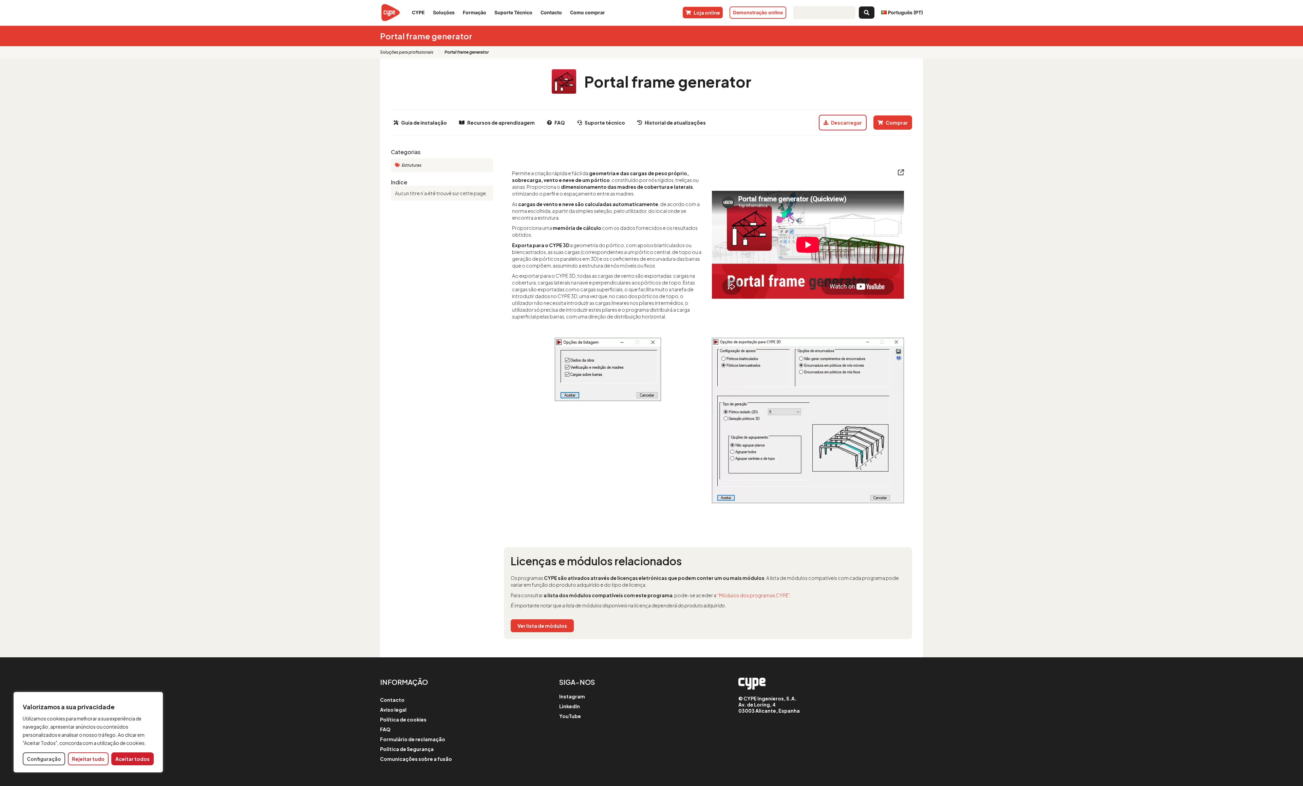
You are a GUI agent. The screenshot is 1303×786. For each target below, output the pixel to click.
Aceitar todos (132, 759)
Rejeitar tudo (88, 759)
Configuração (44, 759)
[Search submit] (866, 12)
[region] (88, 732)
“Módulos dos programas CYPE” (753, 595)
